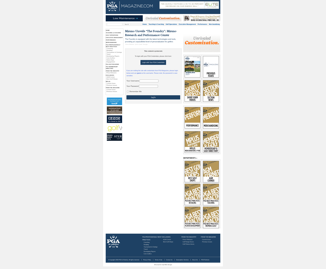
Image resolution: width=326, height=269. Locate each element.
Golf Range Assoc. (188, 242)
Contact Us (169, 259)
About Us (195, 259)
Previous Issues (111, 85)
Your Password (132, 86)
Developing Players (112, 56)
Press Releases (111, 73)
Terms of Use (158, 259)
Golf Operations (171, 24)
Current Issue (111, 83)
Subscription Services (182, 259)
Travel (108, 54)
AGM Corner (110, 77)
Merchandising (214, 24)
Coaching (109, 48)
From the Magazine (113, 87)
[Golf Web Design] (114, 128)
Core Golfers (110, 58)
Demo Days (110, 60)
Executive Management (187, 24)
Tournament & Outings (114, 52)
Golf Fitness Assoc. (189, 244)
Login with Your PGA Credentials (153, 62)
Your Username (132, 81)
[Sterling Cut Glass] (114, 137)
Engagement (110, 62)
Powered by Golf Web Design (163, 265)
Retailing (109, 50)
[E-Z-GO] (114, 119)
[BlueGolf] (114, 101)
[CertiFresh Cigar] (114, 110)
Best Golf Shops (112, 79)
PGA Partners (205, 259)
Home (144, 24)
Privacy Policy (147, 259)
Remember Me (135, 91)
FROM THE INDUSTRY (112, 71)
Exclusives (110, 75)
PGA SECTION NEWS (112, 64)
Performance (202, 24)
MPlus (108, 81)
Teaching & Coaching (156, 24)
